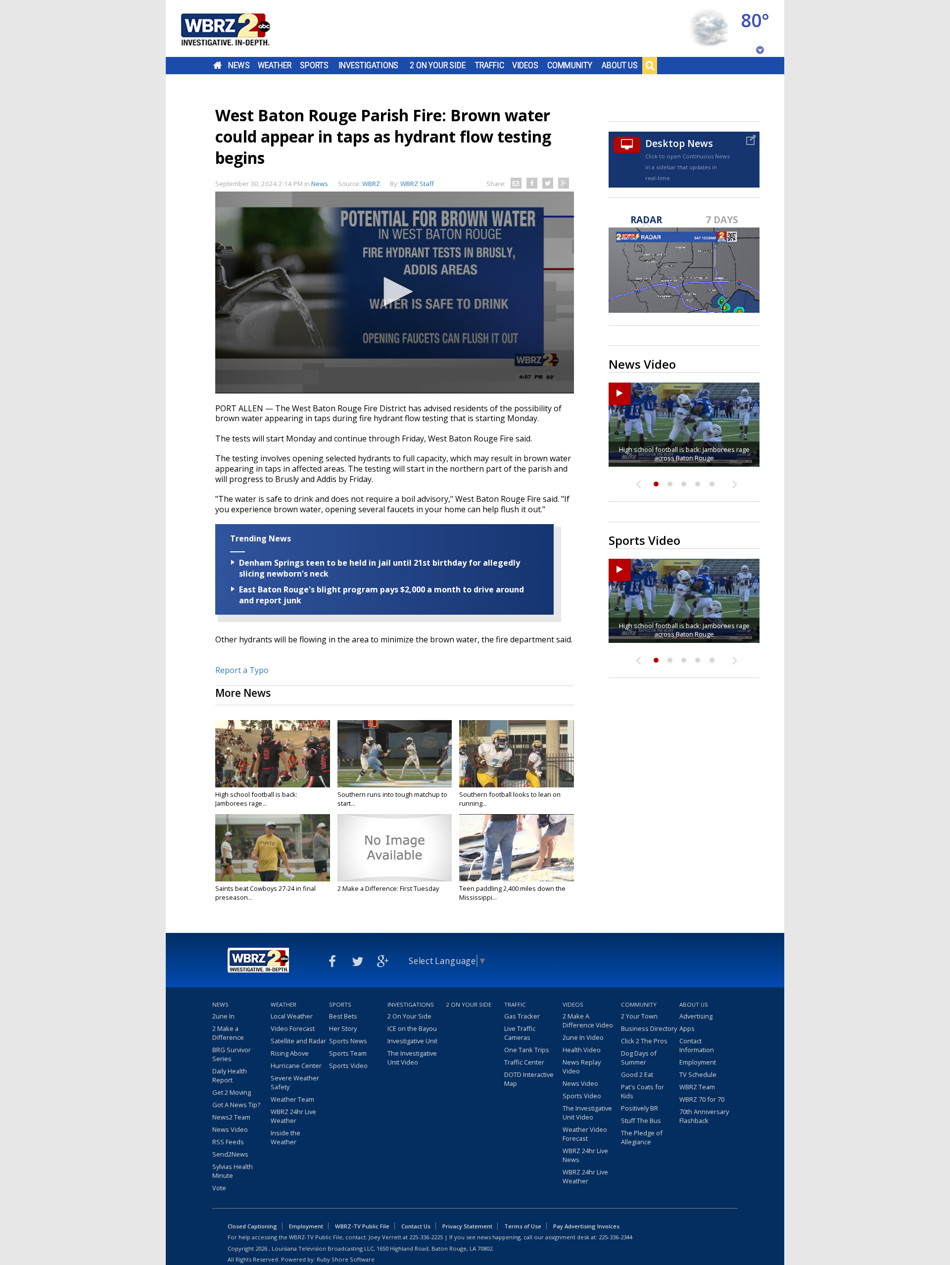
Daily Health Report (229, 1075)
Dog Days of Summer (639, 1058)
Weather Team (292, 1099)
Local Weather (292, 1016)
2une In (223, 1016)
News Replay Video (582, 1066)
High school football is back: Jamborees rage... (256, 799)
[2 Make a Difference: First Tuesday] (394, 847)
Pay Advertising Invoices (586, 1226)
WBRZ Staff (417, 183)
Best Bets (343, 1016)
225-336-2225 (426, 1237)
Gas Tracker (522, 1016)
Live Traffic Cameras (519, 1033)
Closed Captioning (252, 1226)
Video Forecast (293, 1028)
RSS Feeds (228, 1141)
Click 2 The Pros (644, 1040)
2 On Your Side (438, 65)
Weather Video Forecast (585, 1134)
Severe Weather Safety (295, 1082)
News (238, 65)
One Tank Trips (526, 1049)
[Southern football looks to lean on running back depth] (516, 753)
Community (569, 65)
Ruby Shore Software (346, 1259)
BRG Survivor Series (231, 1054)
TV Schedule (697, 1074)
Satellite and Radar (298, 1040)
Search (649, 65)
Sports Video (348, 1065)
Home (217, 65)
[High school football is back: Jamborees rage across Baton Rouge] (272, 753)
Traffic (489, 65)
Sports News (348, 1040)
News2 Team (231, 1117)
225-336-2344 (615, 1237)
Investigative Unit (412, 1040)
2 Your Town (639, 1016)
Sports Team (348, 1053)
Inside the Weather (285, 1137)
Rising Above (290, 1053)
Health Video (582, 1049)
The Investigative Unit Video (412, 1058)
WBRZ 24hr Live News (585, 1155)
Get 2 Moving (231, 1092)
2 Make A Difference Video (588, 1020)
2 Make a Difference (228, 1033)
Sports (314, 65)
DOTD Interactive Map (529, 1079)
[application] (394, 292)
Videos (525, 65)
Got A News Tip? (236, 1104)
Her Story (343, 1028)
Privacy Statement (467, 1226)
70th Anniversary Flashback (704, 1116)
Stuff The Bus (641, 1120)
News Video (230, 1129)
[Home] (237, 28)
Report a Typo (242, 670)
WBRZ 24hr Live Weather (293, 1116)
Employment (697, 1062)
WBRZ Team (697, 1086)
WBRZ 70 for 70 (701, 1099)
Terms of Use (522, 1226)
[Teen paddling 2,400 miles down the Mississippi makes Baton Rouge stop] (516, 847)
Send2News (230, 1154)
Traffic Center (524, 1062)
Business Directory (649, 1028)
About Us (620, 65)
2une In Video (583, 1037)
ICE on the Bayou (412, 1028)
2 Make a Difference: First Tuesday (388, 888)
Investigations (368, 65)
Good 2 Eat (637, 1074)
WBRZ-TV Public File (362, 1226)
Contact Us (415, 1226)
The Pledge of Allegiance (642, 1137)
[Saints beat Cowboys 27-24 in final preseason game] (272, 847)
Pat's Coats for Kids (642, 1091)
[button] (395, 291)
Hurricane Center (296, 1065)
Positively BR (639, 1108)
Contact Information (696, 1045)
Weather (274, 65)
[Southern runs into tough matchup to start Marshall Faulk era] (394, 753)
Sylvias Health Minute (232, 1171)
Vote (219, 1187)
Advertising (695, 1016)
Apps (687, 1028)
